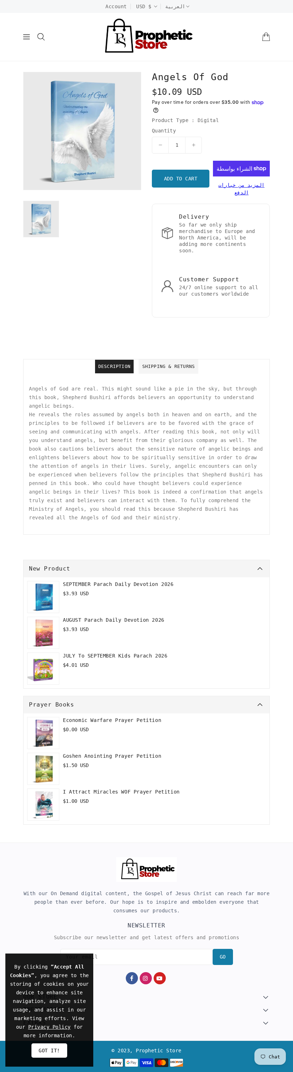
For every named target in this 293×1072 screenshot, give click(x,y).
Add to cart (181, 178)
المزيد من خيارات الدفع (241, 188)
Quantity (164, 130)
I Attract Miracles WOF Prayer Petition (121, 792)
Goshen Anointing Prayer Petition (112, 756)
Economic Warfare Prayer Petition (112, 720)
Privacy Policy (49, 1027)
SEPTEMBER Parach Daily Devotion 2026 (118, 584)
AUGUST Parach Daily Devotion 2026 (113, 620)
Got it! (49, 1050)
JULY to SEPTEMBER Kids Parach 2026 (115, 656)
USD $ (144, 6)
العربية (175, 6)
